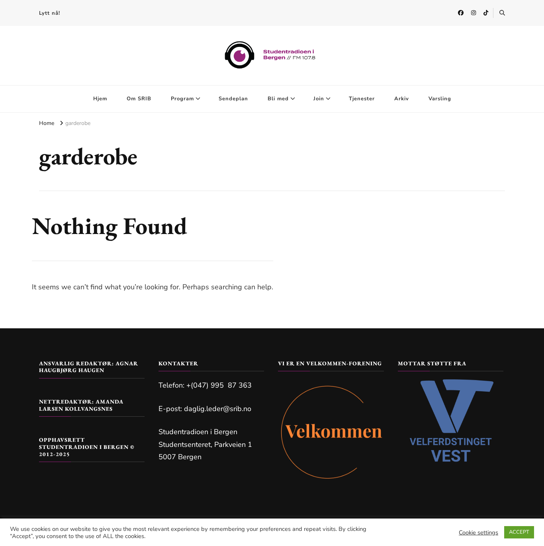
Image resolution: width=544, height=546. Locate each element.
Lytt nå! (49, 13)
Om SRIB (139, 98)
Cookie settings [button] (478, 532)
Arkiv (401, 98)
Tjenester (362, 98)
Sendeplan (233, 98)
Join (318, 98)
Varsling (440, 98)
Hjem (100, 98)
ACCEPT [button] (519, 532)
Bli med (278, 98)
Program (182, 98)
